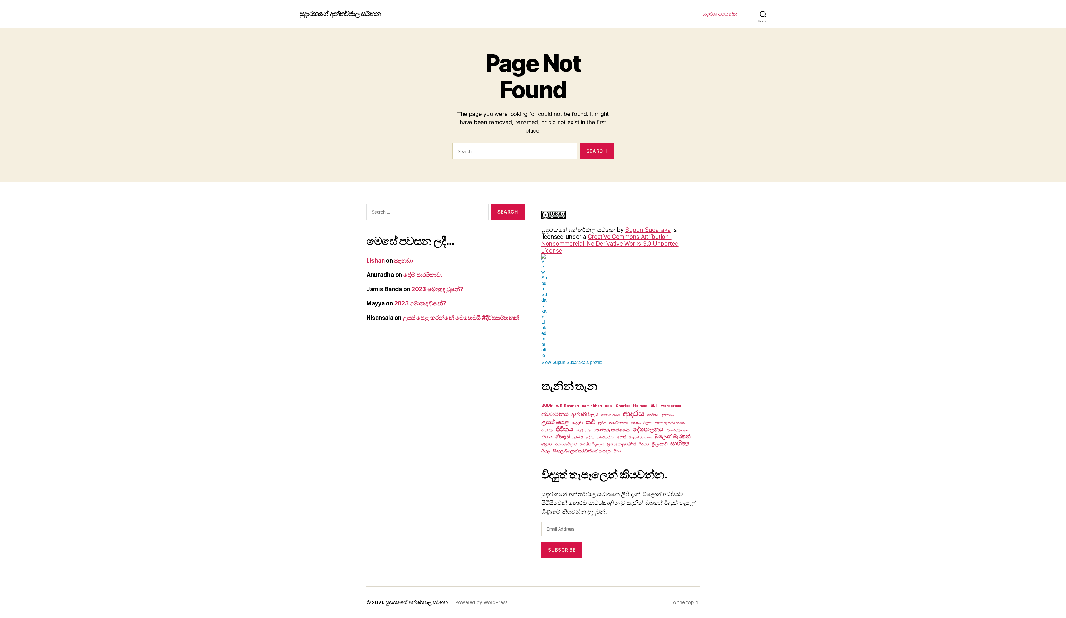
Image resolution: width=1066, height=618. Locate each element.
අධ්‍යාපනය (555, 413)
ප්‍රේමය (590, 437)
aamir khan (592, 405)
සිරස (617, 451)
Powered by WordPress (481, 602)
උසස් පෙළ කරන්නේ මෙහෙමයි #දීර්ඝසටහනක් (461, 317)
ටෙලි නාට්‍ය (583, 430)
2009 (547, 405)
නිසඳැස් (562, 436)
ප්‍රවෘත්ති (578, 437)
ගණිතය (636, 423)
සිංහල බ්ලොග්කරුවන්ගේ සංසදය (581, 451)
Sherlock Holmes (631, 405)
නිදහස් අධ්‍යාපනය (677, 430)
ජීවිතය (564, 429)
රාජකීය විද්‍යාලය (592, 444)
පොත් (621, 437)
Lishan (375, 260)
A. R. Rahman (567, 405)
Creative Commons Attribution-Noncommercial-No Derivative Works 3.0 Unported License (610, 243)
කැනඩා (403, 260)
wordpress (671, 405)
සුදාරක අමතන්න (720, 14)
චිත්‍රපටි (647, 423)
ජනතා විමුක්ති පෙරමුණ (670, 423)
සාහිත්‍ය (679, 443)
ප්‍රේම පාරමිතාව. (422, 274)
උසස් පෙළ (555, 421)
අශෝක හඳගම (610, 415)
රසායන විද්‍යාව (566, 444)
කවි (590, 422)
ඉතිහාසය (668, 415)
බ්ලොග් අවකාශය (640, 437)
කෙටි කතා (618, 422)
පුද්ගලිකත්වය (605, 437)
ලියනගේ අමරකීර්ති (621, 444)
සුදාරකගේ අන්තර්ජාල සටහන (340, 14)
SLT (654, 405)
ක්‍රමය (602, 423)
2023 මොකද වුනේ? (437, 289)
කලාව (577, 422)
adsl (609, 405)
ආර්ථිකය (652, 415)
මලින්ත (546, 444)
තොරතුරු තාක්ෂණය (612, 429)
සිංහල (545, 451)
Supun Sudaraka (648, 229)
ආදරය (633, 413)
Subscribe (561, 550)
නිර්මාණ (546, 437)
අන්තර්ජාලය (584, 414)
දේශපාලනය (648, 429)
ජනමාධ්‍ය (547, 430)
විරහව (643, 444)
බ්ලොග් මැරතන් (673, 436)
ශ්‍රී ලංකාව (660, 444)
